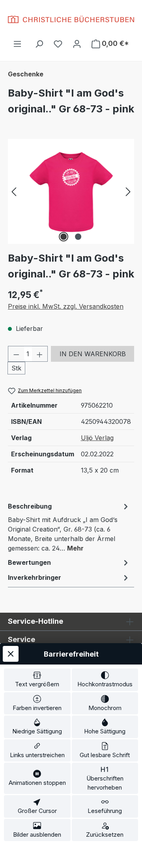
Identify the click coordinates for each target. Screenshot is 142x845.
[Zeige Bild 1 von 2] (63, 237)
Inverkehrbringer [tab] (34, 577)
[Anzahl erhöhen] (40, 354)
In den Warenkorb (93, 354)
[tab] (69, 527)
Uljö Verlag (97, 438)
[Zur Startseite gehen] (71, 19)
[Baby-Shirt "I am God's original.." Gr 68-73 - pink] (70, 191)
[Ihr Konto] (76, 43)
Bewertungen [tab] (29, 562)
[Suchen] (39, 43)
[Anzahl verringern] (16, 354)
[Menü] (17, 43)
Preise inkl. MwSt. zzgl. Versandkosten (65, 306)
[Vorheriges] (14, 191)
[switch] (37, 679)
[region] (71, 191)
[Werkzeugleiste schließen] (11, 654)
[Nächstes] (128, 191)
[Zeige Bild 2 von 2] (78, 237)
